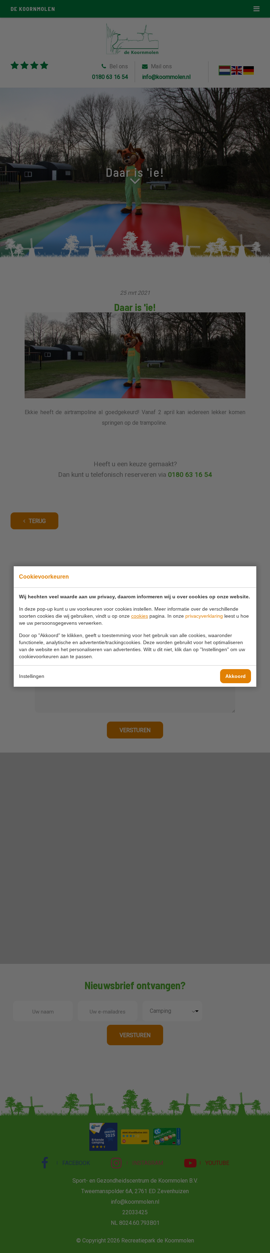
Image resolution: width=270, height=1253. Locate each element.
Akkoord (235, 676)
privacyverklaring (204, 616)
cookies (139, 616)
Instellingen (31, 676)
